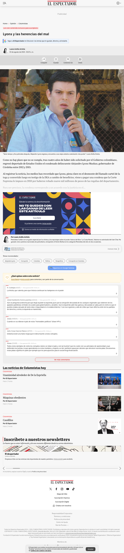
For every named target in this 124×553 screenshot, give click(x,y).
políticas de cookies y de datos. (41, 551)
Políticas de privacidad (62, 519)
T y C (24, 471)
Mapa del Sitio (62, 494)
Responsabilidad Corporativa (62, 513)
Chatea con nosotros (63, 506)
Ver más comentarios (62, 360)
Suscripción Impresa (62, 498)
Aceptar (90, 549)
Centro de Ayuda (62, 522)
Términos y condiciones (62, 516)
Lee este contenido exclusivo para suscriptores (20, 28)
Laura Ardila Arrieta (17, 49)
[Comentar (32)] (68, 59)
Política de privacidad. (39, 471)
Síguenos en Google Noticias (63, 268)
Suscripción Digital (62, 502)
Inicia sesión (58, 459)
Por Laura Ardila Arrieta (20, 237)
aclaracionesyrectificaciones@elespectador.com (81, 533)
